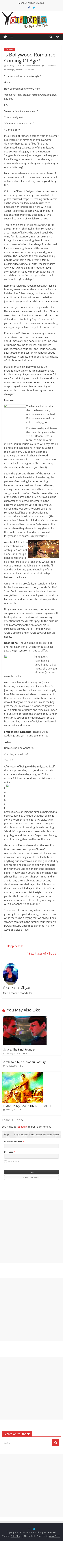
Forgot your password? (24, 1135)
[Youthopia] (5, 37)
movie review (21, 69)
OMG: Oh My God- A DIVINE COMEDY (27, 1106)
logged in (22, 1126)
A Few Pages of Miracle (43, 953)
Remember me (14, 1161)
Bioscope (9, 49)
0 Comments (50, 65)
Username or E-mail (13, 1142)
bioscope (10, 69)
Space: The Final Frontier (19, 1049)
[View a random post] (57, 37)
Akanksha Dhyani (33, 65)
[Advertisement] (31, 1231)
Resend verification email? (47, 1135)
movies (31, 69)
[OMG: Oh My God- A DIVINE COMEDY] (22, 1073)
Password (8, 1152)
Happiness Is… (14, 946)
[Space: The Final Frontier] (25, 1017)
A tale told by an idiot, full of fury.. (25, 1062)
